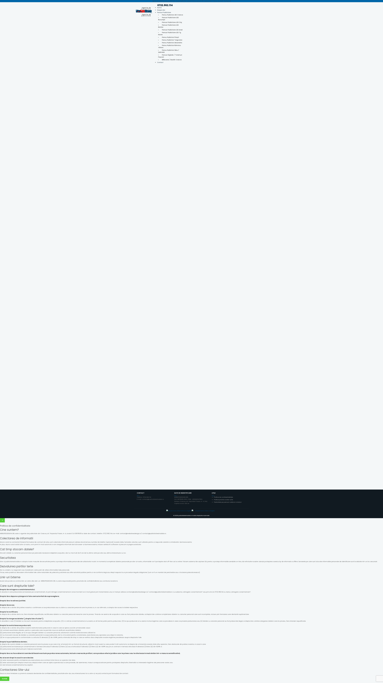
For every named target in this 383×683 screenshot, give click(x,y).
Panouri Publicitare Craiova (105, 180)
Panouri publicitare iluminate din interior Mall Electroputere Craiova (191, 337)
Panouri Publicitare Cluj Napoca (277, 180)
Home (159, 8)
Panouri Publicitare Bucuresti (191, 180)
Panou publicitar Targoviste (172, 40)
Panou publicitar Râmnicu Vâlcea (169, 46)
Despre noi (161, 10)
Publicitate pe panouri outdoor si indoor (228, 502)
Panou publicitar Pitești (170, 37)
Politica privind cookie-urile (223, 500)
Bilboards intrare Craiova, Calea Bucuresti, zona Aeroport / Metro (106, 337)
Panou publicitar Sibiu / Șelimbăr (168, 51)
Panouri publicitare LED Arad (172, 30)
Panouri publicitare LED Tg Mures (169, 34)
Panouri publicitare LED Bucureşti (168, 19)
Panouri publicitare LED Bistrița (168, 26)
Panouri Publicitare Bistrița (277, 279)
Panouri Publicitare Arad (106, 279)
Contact (160, 62)
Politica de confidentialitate (279, 126)
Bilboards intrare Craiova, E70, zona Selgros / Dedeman (277, 337)
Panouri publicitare (164, 12)
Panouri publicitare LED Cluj (172, 22)
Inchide (4, 679)
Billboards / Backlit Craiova (172, 60)
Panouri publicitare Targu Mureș (191, 279)
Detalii (105, 185)
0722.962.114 (164, 5)
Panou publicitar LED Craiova (172, 15)
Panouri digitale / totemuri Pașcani (170, 56)
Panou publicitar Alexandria (172, 43)
